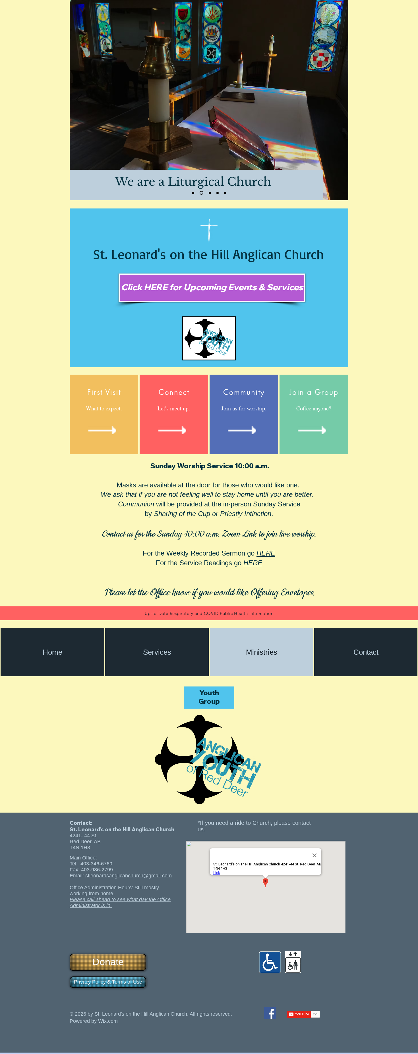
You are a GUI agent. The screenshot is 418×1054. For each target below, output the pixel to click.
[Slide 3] (210, 193)
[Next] (339, 100)
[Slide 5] (225, 193)
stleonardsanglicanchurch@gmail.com (128, 875)
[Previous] (79, 100)
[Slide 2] (201, 193)
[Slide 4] (217, 193)
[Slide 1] (193, 193)
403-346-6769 (96, 864)
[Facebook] (270, 1013)
